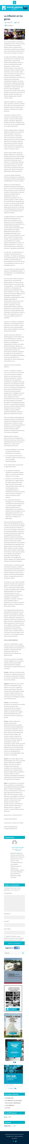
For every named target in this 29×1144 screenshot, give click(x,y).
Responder (17, 850)
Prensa (17, 22)
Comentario (8, 893)
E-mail (7, 921)
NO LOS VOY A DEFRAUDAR (13, 1103)
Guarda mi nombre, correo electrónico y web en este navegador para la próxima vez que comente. (14, 938)
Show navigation (14, 2)
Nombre (7, 914)
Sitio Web (7, 929)
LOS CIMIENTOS (10, 1105)
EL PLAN (8, 1108)
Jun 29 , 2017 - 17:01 (17, 849)
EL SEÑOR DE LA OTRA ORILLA (14, 1100)
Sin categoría (10, 25)
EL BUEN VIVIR (9, 1098)
